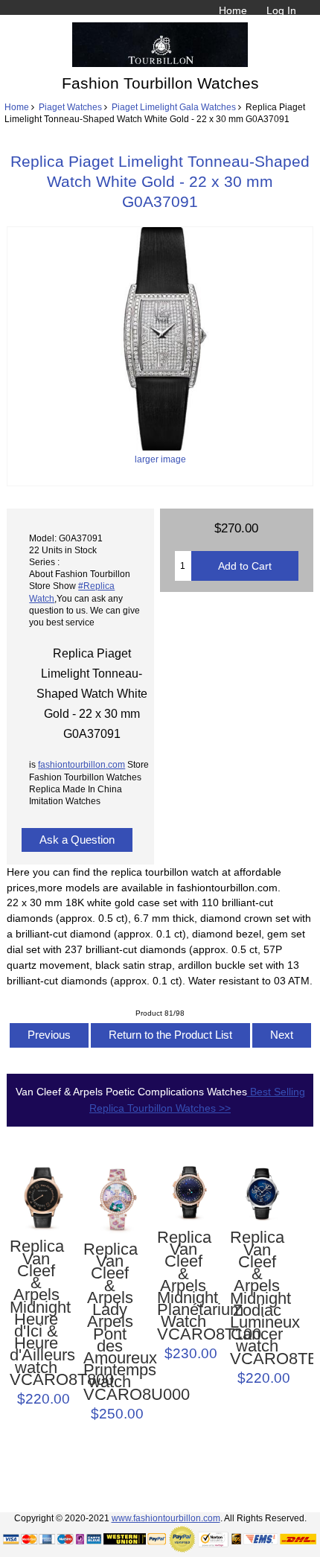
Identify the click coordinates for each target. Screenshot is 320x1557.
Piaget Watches (70, 107)
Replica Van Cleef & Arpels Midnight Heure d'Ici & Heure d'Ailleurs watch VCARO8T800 (36, 1313)
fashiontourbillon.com (81, 764)
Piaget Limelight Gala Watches (174, 107)
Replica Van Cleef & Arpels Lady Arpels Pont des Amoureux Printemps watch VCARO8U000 (109, 1322)
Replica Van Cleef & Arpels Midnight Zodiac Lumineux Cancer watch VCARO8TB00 (256, 1298)
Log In (281, 10)
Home (233, 10)
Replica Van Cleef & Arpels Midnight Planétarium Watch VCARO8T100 (183, 1286)
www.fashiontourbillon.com (166, 1518)
